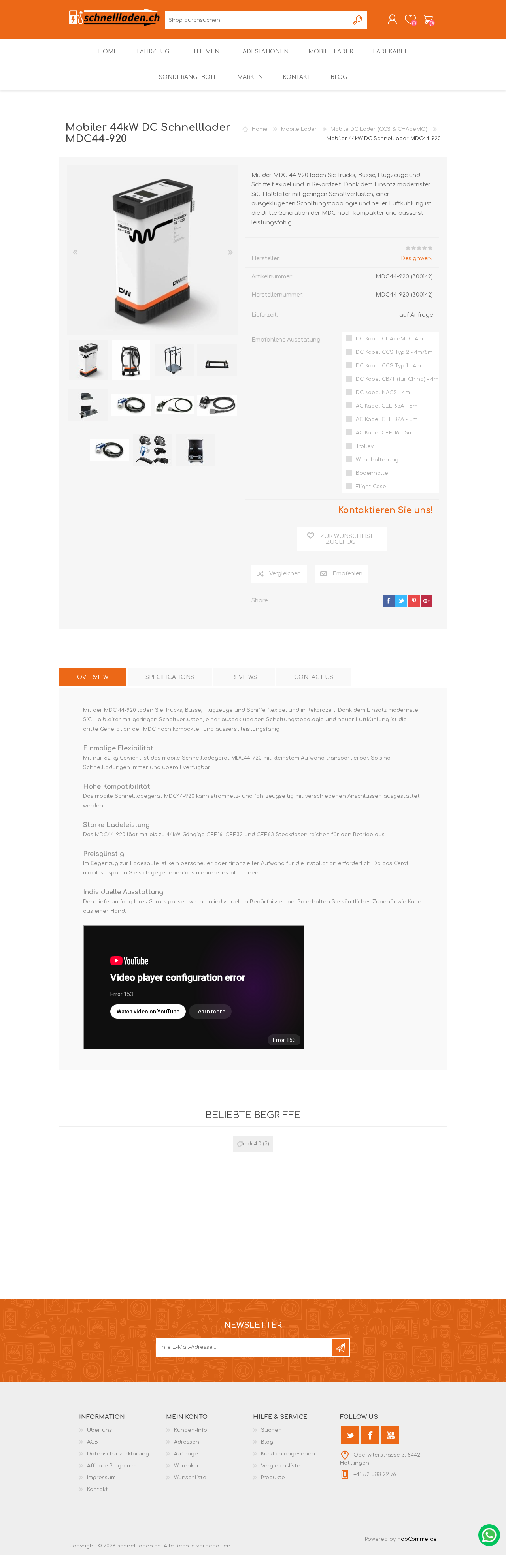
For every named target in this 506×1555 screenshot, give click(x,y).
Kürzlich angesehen (288, 1454)
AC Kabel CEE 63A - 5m (386, 406)
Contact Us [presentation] (313, 677)
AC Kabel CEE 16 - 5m (384, 433)
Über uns (99, 1430)
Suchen (358, 20)
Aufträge (186, 1454)
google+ (426, 601)
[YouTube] (390, 1435)
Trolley (365, 446)
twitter (401, 601)
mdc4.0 (252, 1144)
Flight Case (371, 486)
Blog (267, 1442)
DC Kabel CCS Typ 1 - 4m (388, 366)
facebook (389, 601)
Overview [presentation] (92, 677)
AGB (92, 1442)
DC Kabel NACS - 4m (383, 392)
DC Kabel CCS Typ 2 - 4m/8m (394, 352)
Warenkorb (428, 19)
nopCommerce (417, 1539)
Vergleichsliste (280, 1466)
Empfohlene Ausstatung (286, 340)
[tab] (92, 677)
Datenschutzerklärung (118, 1454)
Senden (340, 1347)
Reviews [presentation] (244, 677)
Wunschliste (190, 1477)
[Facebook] (370, 1435)
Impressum (101, 1477)
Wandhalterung (377, 460)
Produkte (273, 1477)
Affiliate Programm (111, 1466)
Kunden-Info (190, 1430)
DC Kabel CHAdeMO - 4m (389, 339)
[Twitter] (350, 1435)
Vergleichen (285, 574)
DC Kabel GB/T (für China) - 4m (397, 379)
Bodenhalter (373, 473)
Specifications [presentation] (169, 677)
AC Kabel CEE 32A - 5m (386, 419)
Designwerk (417, 258)
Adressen (186, 1442)
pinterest (414, 601)
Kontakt (97, 1489)
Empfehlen (347, 574)
